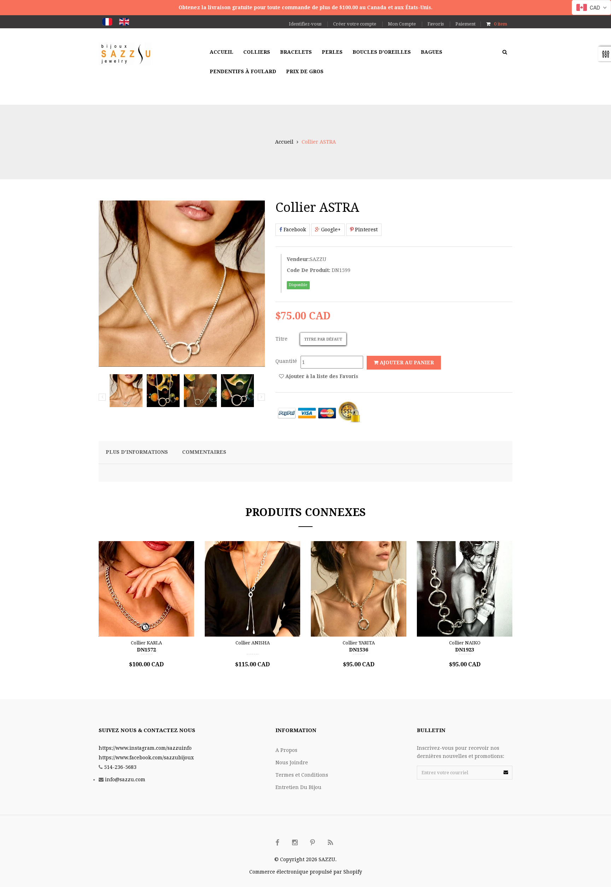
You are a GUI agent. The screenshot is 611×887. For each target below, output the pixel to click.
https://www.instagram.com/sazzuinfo (145, 748)
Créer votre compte (354, 24)
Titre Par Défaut (323, 339)
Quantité (286, 361)
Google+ (330, 229)
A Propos (286, 750)
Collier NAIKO (465, 642)
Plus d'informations (137, 452)
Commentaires (204, 452)
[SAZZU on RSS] (330, 842)
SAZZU (318, 259)
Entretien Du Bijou (298, 787)
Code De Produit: (308, 270)
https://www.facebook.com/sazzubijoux (146, 757)
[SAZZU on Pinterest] (312, 842)
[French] (107, 21)
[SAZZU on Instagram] (295, 842)
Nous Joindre (291, 762)
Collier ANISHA (252, 642)
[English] (124, 21)
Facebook (294, 229)
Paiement (465, 24)
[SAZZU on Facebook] (277, 842)
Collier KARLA (146, 642)
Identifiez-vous (305, 24)
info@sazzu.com (125, 779)
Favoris (435, 24)
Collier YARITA (359, 642)
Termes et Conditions (301, 775)
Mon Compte (402, 24)
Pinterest (366, 229)
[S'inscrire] (505, 772)
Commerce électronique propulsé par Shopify (305, 872)
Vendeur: (298, 259)
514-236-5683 (120, 767)
